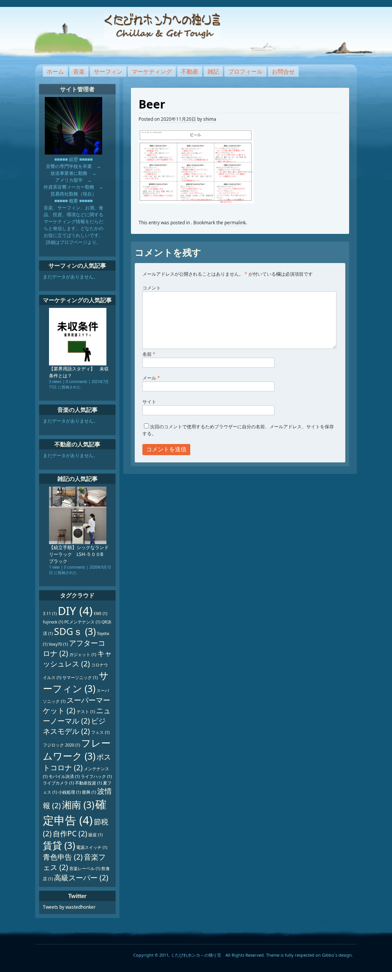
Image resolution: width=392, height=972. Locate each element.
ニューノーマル (77, 716)
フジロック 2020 (61, 745)
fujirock (53, 622)
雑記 (213, 71)
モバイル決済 (64, 776)
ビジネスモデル (74, 726)
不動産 (189, 71)
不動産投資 (88, 783)
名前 (148, 354)
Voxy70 (58, 644)
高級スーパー (81, 878)
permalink (235, 222)
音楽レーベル (84, 868)
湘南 (78, 804)
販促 (95, 834)
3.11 (50, 613)
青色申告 (63, 857)
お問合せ (283, 71)
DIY (75, 610)
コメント (151, 288)
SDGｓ (75, 631)
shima (209, 119)
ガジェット (82, 654)
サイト (149, 401)
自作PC (70, 834)
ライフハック (96, 776)
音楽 (79, 71)
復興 (89, 792)
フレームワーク (77, 749)
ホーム (55, 71)
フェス (100, 732)
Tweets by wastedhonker (69, 907)
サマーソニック (80, 677)
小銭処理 (69, 792)
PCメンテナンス (82, 622)
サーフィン (108, 71)
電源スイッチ (91, 847)
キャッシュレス (77, 658)
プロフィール (245, 71)
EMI (100, 613)
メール (151, 378)
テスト (86, 711)
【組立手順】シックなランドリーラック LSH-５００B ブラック (79, 554)
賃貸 (59, 845)
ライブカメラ (58, 783)
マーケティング (152, 71)
